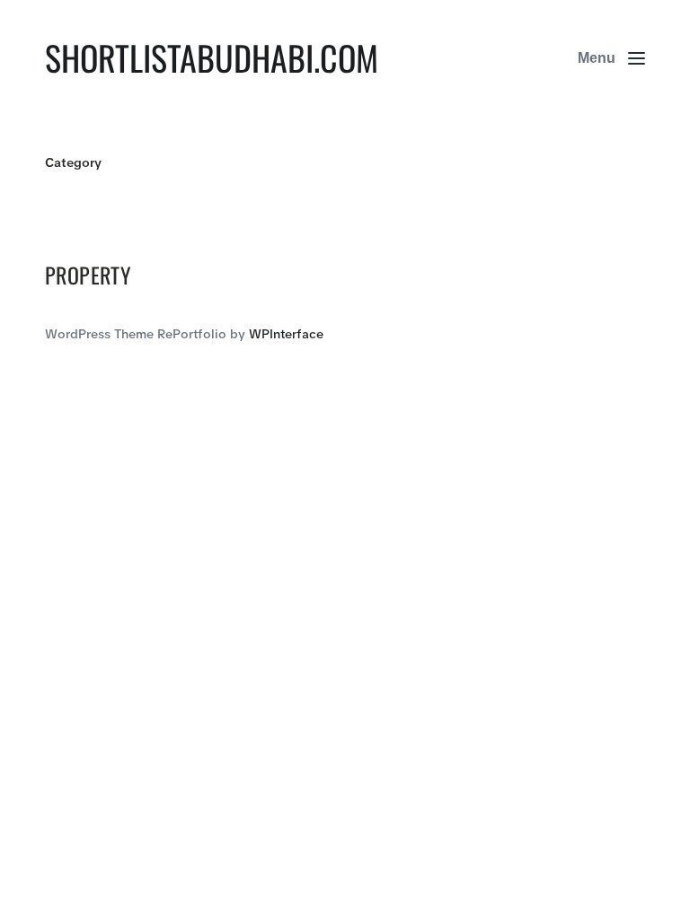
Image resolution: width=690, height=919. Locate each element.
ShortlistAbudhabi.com (211, 57)
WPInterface (286, 334)
